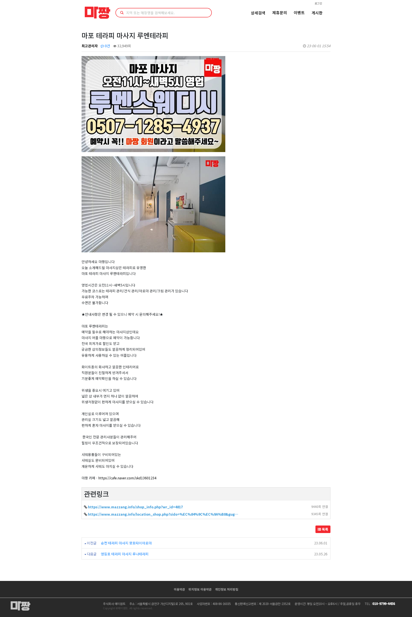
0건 (107, 45)
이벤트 (299, 12)
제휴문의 (279, 12)
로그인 (318, 3)
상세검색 (258, 12)
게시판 (317, 12)
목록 (324, 529)
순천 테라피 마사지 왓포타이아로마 (126, 542)
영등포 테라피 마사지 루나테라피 (124, 553)
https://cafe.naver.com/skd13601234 (127, 477)
